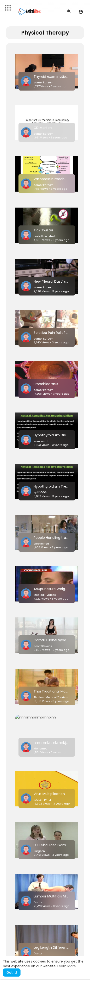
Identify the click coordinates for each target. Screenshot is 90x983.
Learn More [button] (66, 966)
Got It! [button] (11, 972)
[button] (81, 12)
